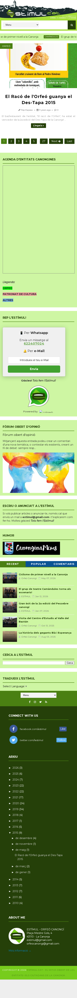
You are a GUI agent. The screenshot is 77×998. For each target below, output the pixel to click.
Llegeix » (38, 125)
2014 (16, 879)
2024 (16, 779)
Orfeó (6, 46)
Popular (38, 564)
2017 (16, 821)
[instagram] (35, 702)
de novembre (24, 843)
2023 (16, 785)
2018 (16, 815)
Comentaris (64, 564)
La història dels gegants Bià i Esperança (45, 632)
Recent (13, 564)
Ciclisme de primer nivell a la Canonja (43, 574)
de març (21, 866)
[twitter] (40, 702)
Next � (56, 141)
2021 (16, 797)
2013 (16, 885)
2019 (16, 809)
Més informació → (20, 950)
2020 (16, 803)
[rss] (46, 702)
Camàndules (45, 37)
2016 (16, 826)
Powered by (30, 411)
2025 (16, 773)
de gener (21, 872)
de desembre (24, 838)
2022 (16, 791)
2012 (16, 891)
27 (43, 141)
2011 (16, 897)
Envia (34, 369)
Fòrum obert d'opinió (19, 435)
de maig (21, 849)
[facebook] (29, 702)
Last (69, 141)
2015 (16, 832)
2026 (16, 767)
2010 (16, 903)
